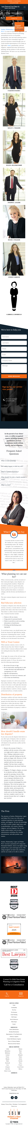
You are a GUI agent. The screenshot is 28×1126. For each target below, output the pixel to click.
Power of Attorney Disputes (14, 1041)
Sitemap (3, 1104)
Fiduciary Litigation (14, 1036)
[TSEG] (14, 1122)
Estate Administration (14, 1029)
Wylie (7, 1061)
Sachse (20, 1059)
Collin (7, 1049)
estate (9, 45)
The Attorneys (14, 1012)
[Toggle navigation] (24, 7)
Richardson (7, 1051)
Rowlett (20, 1061)
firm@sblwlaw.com (14, 1093)
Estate (14, 1005)
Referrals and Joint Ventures (14, 1043)
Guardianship (14, 1007)
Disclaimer (15, 1104)
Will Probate (14, 1017)
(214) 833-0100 (14, 3)
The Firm (14, 1009)
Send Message (14, 376)
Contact (14, 1024)
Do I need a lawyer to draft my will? (12, 466)
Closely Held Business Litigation (14, 1039)
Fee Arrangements (22, 1104)
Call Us (7, 996)
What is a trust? (6, 485)
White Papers (14, 1021)
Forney (7, 1057)
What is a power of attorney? (10, 472)
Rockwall (7, 1063)
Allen (20, 1053)
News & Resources (14, 1019)
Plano (20, 1051)
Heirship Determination (14, 1031)
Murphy (7, 1059)
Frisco (20, 1063)
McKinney (7, 1053)
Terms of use (14, 1106)
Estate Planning (14, 1014)
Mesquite (20, 1055)
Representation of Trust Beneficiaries (14, 1034)
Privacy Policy (9, 1104)
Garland (7, 1055)
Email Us (21, 996)
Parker (20, 1057)
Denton (20, 1049)
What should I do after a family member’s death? (14, 478)
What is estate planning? (8, 460)
